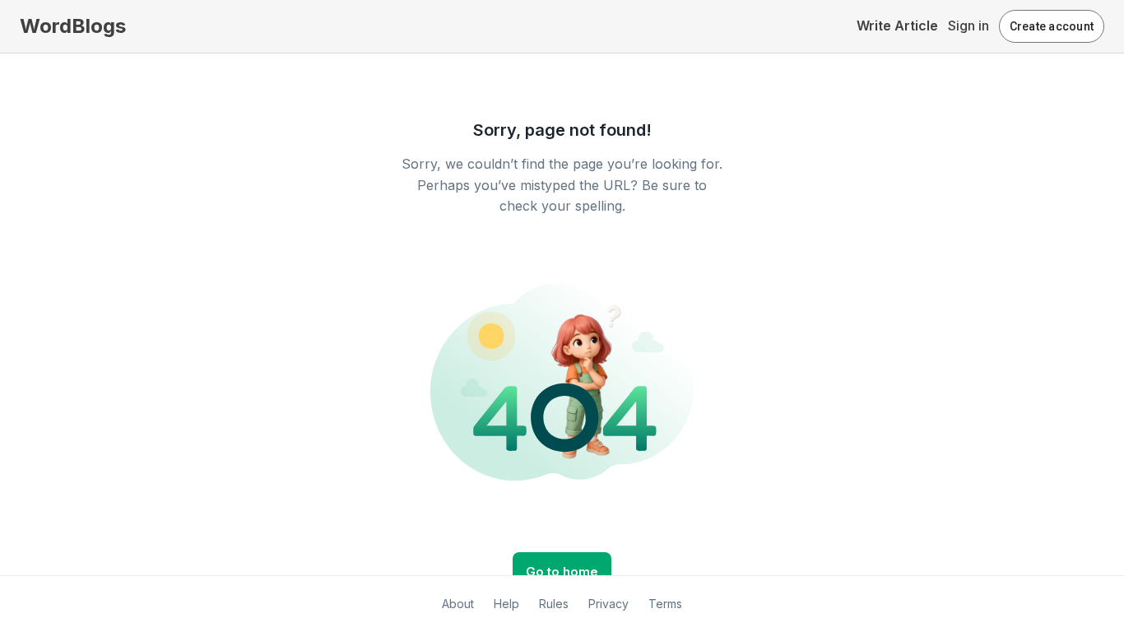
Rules (554, 604)
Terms (665, 604)
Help (506, 604)
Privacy (608, 604)
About (458, 604)
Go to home (562, 571)
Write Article (897, 25)
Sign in (968, 25)
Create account (1052, 26)
